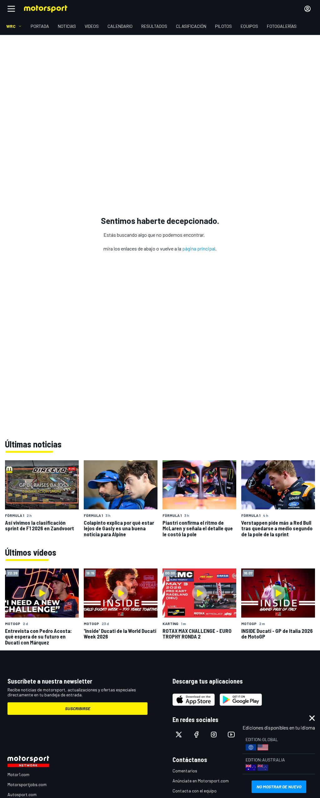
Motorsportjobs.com (27, 784)
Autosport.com (22, 794)
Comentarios (184, 770)
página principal (198, 248)
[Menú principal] (11, 9)
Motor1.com (18, 774)
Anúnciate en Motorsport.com (200, 780)
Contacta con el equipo (194, 790)
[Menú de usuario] (307, 9)
